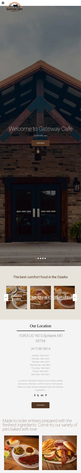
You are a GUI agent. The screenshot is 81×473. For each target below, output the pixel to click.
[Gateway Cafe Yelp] (38, 395)
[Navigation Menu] (2, 2)
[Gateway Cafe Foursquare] (46, 395)
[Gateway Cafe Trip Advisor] (42, 395)
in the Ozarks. (57, 384)
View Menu (40, 405)
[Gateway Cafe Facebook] (34, 395)
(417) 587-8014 (40, 349)
